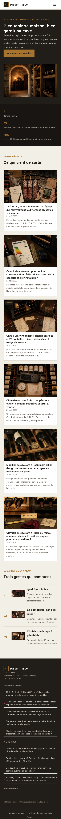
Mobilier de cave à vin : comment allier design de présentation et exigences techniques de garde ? (29, 732)
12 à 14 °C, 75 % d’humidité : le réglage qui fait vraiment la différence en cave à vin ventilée (28, 693)
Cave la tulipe (9, 672)
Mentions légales (16, 813)
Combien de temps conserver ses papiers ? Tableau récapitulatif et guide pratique (30, 750)
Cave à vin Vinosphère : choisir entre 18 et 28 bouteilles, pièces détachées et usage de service (28, 713)
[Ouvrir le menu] (54, 4)
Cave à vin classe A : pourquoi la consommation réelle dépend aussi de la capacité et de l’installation (31, 703)
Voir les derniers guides (19, 53)
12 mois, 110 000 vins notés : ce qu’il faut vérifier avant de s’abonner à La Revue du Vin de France (31, 779)
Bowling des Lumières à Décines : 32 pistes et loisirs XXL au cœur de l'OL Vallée (30, 759)
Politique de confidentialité (40, 813)
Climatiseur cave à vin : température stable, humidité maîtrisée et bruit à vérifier (30, 722)
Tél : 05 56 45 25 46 (12, 679)
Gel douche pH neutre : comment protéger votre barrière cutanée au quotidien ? (28, 769)
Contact (30, 817)
